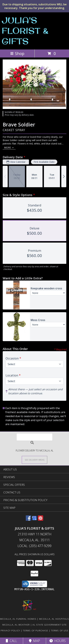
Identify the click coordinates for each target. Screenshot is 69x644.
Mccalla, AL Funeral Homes (18, 618)
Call (12, 641)
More (7, 147)
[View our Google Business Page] (34, 520)
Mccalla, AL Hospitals (54, 618)
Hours (59, 641)
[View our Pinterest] (40, 520)
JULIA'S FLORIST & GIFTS (25, 30)
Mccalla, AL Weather (16, 624)
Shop (19, 53)
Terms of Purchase (35, 630)
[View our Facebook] (28, 520)
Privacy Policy (10, 630)
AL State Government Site (49, 624)
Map (35, 641)
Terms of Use (59, 630)
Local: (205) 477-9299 (34, 546)
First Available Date (44, 161)
